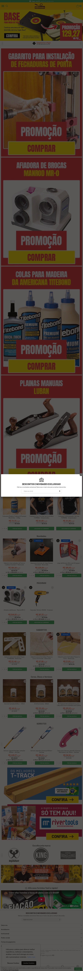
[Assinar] (60, 491)
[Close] (81, 475)
